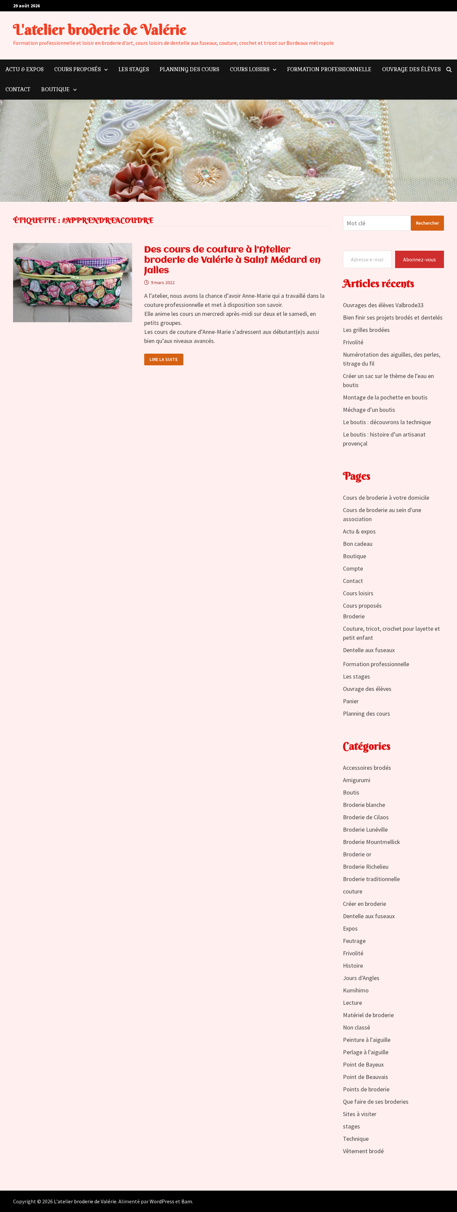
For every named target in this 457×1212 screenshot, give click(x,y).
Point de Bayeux (363, 1064)
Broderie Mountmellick (371, 842)
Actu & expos (24, 69)
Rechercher (427, 223)
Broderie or (357, 854)
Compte (353, 568)
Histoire (353, 965)
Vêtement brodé (363, 1151)
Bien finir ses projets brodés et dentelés (393, 317)
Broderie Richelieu (365, 866)
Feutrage (354, 941)
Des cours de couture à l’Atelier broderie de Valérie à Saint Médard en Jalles (232, 260)
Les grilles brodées (366, 330)
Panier (351, 701)
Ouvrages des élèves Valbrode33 (383, 305)
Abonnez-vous (419, 259)
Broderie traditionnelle (371, 879)
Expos (350, 928)
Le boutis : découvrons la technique (387, 422)
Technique (356, 1138)
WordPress (162, 1201)
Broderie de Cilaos (366, 817)
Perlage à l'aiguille (365, 1052)
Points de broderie (366, 1089)
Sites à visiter (359, 1114)
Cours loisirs (249, 69)
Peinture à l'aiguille (366, 1040)
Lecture (352, 1002)
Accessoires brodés (367, 767)
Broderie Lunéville (365, 829)
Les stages (133, 69)
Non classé (356, 1027)
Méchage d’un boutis (369, 409)
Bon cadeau (357, 544)
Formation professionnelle (329, 69)
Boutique (55, 89)
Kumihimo (356, 990)
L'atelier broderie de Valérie (99, 29)
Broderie (354, 616)
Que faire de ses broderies (375, 1101)
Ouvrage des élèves (411, 69)
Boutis (351, 792)
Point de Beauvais (365, 1077)
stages (351, 1126)
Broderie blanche (364, 805)
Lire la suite (163, 359)
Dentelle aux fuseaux (369, 650)
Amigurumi (356, 780)
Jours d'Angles (361, 978)
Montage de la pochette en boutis (385, 397)
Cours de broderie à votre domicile (386, 497)
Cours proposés (77, 69)
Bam (186, 1201)
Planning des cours (189, 69)
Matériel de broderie (368, 1015)
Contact (17, 89)
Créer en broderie (364, 903)
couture (352, 891)
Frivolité (353, 342)
